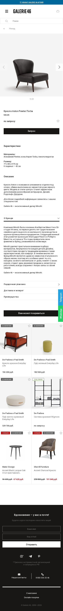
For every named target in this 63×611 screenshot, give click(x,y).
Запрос (31, 131)
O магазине (31, 593)
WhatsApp (61, 314)
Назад (12, 28)
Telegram (61, 297)
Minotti (6, 115)
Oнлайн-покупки (31, 597)
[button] (59, 67)
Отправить (31, 544)
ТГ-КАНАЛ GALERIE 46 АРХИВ (31, 2)
